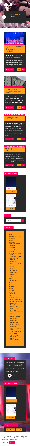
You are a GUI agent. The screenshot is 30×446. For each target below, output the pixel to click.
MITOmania (13, 268)
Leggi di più (9, 69)
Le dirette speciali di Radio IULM (15, 254)
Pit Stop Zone (14, 324)
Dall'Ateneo (12, 245)
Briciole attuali (15, 306)
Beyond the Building (13, 304)
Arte (10, 234)
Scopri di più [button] (5, 442)
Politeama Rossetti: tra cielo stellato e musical (13, 118)
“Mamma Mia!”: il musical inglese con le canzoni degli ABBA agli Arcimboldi (14, 48)
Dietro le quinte (15, 308)
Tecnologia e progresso (13, 293)
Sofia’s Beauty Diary (16, 331)
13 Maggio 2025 (9, 43)
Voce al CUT (13, 272)
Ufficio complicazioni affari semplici (14, 340)
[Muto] (25, 19)
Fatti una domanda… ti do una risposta (16, 312)
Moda (10, 282)
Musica (11, 284)
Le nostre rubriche (15, 256)
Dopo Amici (13, 261)
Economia (12, 247)
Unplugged (13, 343)
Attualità (12, 238)
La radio (11, 251)
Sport (11, 288)
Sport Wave (13, 333)
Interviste (12, 249)
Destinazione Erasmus (14, 259)
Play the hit (13, 270)
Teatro (11, 290)
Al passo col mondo (16, 301)
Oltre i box (13, 320)
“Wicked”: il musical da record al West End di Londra (13, 91)
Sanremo (11, 286)
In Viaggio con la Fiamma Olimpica (15, 316)
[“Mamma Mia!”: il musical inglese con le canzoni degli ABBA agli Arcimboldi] (15, 38)
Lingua (11, 276)
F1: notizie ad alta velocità (15, 264)
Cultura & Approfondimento (14, 243)
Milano (11, 278)
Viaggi (11, 295)
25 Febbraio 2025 (10, 114)
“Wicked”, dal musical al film (13, 149)
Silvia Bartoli (19, 43)
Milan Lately (14, 280)
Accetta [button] (12, 442)
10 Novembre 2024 (10, 146)
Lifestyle (11, 274)
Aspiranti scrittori (15, 236)
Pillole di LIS (14, 322)
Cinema (11, 240)
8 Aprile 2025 (9, 87)
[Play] (4, 17)
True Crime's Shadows (14, 336)
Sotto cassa (11, 191)
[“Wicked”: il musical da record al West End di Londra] (15, 81)
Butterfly (10, 208)
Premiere (13, 326)
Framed (12, 266)
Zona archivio (13, 297)
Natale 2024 (13, 318)
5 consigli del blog (16, 299)
